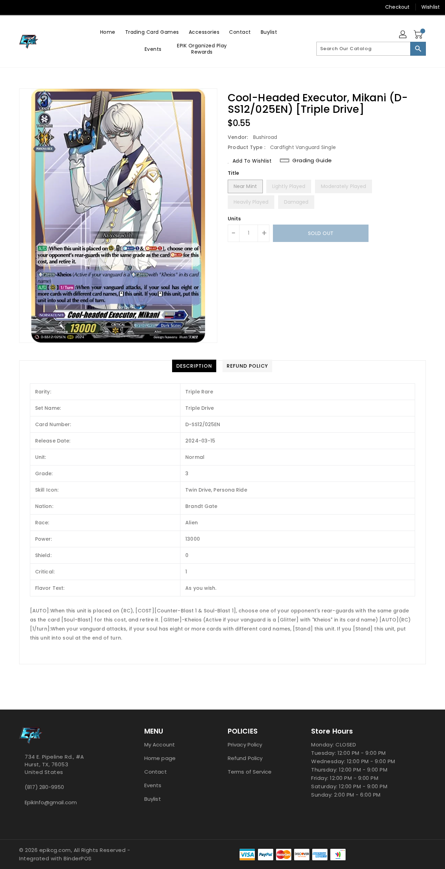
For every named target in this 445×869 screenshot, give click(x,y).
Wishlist (430, 6)
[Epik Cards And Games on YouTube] (24, 7)
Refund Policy (245, 758)
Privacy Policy (245, 744)
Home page (160, 758)
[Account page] (403, 35)
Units (234, 218)
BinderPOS (78, 858)
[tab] (194, 366)
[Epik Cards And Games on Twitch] (51, 7)
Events (153, 785)
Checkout (397, 6)
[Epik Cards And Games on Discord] (37, 7)
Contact (155, 771)
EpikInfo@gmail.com (51, 802)
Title (234, 173)
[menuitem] (108, 32)
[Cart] (419, 35)
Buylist (152, 799)
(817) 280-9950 (44, 787)
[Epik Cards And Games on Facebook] (11, 7)
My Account (159, 744)
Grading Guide (312, 160)
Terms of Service (250, 771)
